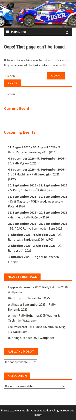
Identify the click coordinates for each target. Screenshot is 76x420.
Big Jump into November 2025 (29, 298)
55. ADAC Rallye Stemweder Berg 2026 (36, 228)
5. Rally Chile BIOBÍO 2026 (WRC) (32, 190)
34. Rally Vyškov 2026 (22, 163)
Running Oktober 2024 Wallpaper (31, 338)
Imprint (38, 415)
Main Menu (18, 32)
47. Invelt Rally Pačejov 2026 (29, 217)
